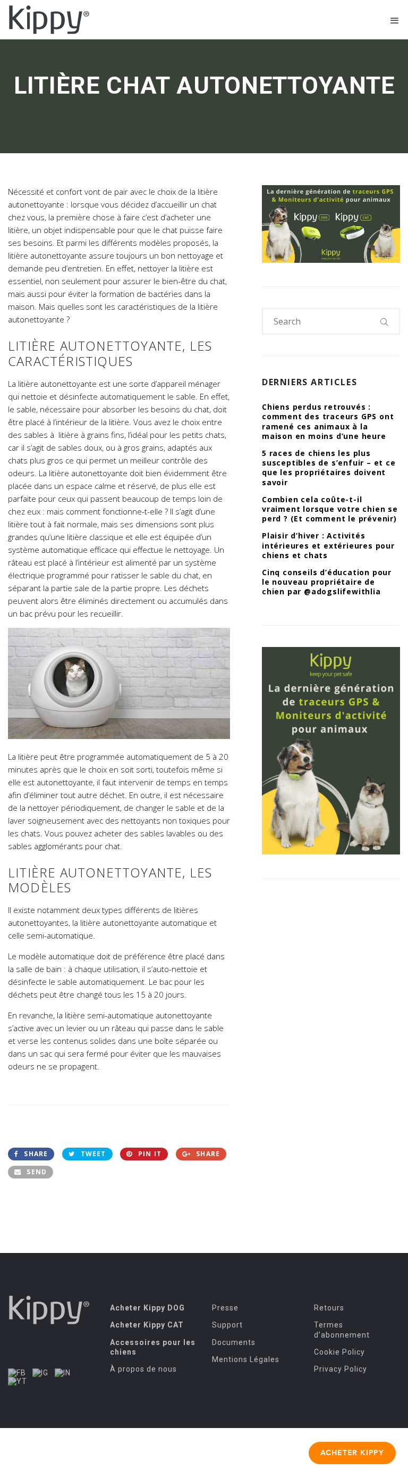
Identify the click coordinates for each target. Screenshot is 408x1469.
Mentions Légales (245, 1359)
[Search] (384, 321)
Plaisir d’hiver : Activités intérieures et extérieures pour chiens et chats (328, 545)
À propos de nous (143, 1369)
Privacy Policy (340, 1369)
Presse (225, 1308)
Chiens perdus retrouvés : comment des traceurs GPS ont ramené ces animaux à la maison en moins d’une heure (328, 421)
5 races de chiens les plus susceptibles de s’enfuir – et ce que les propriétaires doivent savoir (329, 467)
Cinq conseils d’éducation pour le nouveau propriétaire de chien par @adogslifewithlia (327, 581)
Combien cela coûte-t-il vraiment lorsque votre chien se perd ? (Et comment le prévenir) (330, 509)
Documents (234, 1342)
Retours (329, 1308)
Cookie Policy (339, 1352)
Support (227, 1325)
